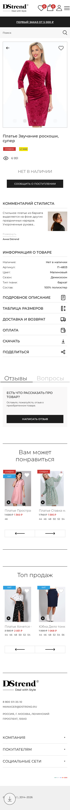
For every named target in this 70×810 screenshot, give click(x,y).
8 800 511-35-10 (12, 701)
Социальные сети (22, 761)
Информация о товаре (27, 252)
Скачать (11, 341)
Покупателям (18, 749)
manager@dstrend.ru (20, 706)
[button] (15, 121)
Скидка (9, 149)
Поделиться (16, 352)
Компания (14, 737)
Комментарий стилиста (28, 203)
